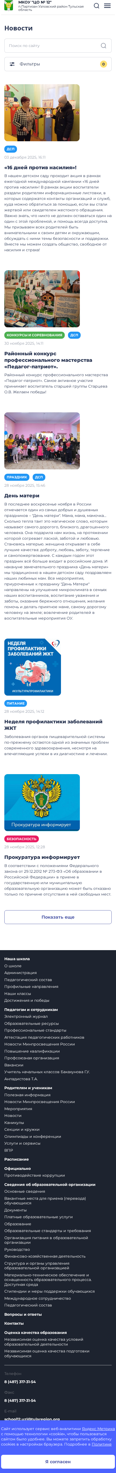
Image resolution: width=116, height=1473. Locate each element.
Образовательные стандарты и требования (47, 1230)
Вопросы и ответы (23, 1314)
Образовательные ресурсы (31, 1023)
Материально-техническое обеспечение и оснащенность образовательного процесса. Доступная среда (48, 1280)
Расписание (16, 1159)
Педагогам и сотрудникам (31, 1009)
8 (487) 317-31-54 (20, 1381)
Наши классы (17, 993)
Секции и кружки (22, 1129)
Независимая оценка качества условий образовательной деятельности (43, 1342)
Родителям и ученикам (28, 1088)
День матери (21, 496)
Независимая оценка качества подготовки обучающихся (47, 1353)
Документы (15, 1210)
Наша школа (17, 959)
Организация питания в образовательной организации (46, 1240)
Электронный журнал (26, 1016)
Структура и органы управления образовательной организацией (36, 1266)
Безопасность (21, 839)
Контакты (14, 1323)
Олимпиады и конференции (32, 1136)
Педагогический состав (28, 979)
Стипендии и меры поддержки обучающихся (49, 1291)
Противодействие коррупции (34, 1175)
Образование (17, 1223)
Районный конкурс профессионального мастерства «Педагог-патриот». (48, 360)
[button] (96, 5)
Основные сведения (24, 1191)
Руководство (17, 1249)
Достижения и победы (26, 1000)
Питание (16, 703)
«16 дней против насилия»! (40, 168)
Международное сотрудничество (37, 1298)
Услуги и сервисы (22, 1143)
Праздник (17, 477)
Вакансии (13, 1065)
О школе (13, 965)
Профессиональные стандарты (35, 1030)
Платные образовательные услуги (38, 1216)
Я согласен (58, 1461)
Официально (17, 1168)
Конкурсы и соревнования (34, 335)
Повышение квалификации (32, 1051)
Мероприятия (18, 1108)
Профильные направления (31, 986)
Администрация (20, 972)
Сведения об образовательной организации (49, 1184)
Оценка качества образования (35, 1332)
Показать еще (58, 917)
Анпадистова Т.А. (21, 1078)
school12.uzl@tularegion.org (32, 1419)
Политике (102, 1444)
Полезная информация (27, 1094)
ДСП (11, 149)
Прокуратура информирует (42, 857)
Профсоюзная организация (31, 1058)
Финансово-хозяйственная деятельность (45, 1256)
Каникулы (14, 1122)
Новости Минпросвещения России (39, 1044)
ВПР (8, 1150)
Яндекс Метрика (98, 1428)
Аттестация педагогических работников (44, 1037)
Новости (13, 1115)
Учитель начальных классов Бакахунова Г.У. (47, 1071)
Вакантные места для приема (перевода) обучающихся (45, 1201)
